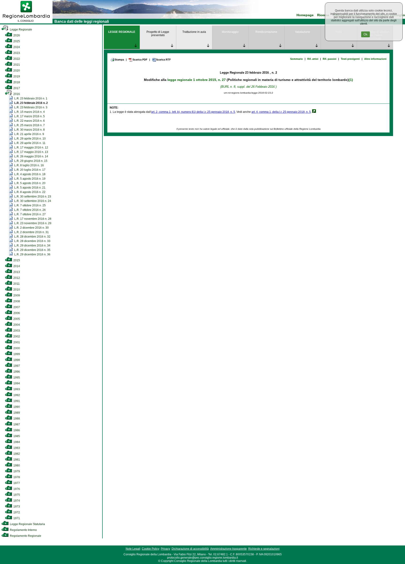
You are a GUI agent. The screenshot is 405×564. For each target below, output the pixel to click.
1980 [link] (16, 465)
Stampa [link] (119, 59)
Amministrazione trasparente (228, 548)
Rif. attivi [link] (312, 58)
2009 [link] (16, 295)
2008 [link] (16, 301)
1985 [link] (16, 436)
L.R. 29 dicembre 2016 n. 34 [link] (32, 245)
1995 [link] (16, 377)
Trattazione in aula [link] (194, 32)
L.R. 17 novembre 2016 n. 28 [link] (32, 218)
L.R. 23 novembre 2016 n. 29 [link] (32, 223)
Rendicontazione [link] (266, 32)
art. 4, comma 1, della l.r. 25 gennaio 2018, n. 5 (281, 112)
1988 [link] (16, 418)
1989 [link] (16, 412)
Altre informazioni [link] (375, 58)
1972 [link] (16, 512)
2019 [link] (16, 76)
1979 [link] (16, 471)
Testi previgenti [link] (350, 58)
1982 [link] (16, 453)
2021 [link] (16, 64)
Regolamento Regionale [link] (25, 536)
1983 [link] (16, 448)
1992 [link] (16, 395)
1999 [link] (16, 354)
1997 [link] (16, 365)
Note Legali (133, 548)
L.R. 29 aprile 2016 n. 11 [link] (29, 143)
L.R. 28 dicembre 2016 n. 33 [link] (32, 241)
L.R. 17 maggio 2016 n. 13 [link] (31, 152)
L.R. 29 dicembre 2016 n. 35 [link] (32, 250)
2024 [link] (16, 47)
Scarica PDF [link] (140, 59)
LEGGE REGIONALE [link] (121, 32)
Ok (366, 34)
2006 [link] (16, 313)
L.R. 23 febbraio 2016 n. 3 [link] (30, 107)
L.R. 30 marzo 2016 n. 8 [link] (29, 129)
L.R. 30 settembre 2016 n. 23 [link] (32, 196)
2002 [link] (16, 336)
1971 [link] (16, 518)
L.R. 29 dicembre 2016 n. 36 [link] (32, 254)
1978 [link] (16, 477)
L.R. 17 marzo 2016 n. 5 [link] (29, 116)
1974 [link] (16, 500)
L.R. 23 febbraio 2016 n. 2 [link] (31, 103)
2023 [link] (16, 53)
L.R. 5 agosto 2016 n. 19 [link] (29, 178)
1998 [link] (16, 360)
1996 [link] (16, 371)
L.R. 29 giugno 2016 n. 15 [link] (30, 161)
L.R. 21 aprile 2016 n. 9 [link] (29, 134)
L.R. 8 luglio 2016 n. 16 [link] (29, 165)
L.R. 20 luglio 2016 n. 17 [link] (29, 169)
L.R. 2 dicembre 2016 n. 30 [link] (31, 227)
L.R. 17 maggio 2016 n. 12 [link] (31, 147)
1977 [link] (16, 483)
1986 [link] (16, 430)
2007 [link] (16, 307)
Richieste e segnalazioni (264, 548)
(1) (351, 80)
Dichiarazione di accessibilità (190, 548)
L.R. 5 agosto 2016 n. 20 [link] (29, 183)
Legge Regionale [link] (20, 29)
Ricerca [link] (323, 15)
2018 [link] (16, 82)
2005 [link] (16, 319)
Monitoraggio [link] (230, 32)
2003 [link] (16, 330)
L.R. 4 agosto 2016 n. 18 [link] (29, 174)
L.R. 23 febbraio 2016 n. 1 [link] (30, 98)
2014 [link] (16, 266)
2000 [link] (16, 348)
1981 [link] (16, 459)
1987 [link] (16, 424)
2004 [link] (16, 324)
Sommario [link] (296, 58)
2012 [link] (16, 278)
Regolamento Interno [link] (23, 530)
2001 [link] (16, 342)
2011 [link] (16, 283)
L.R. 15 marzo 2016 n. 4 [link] (29, 112)
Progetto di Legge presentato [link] (157, 33)
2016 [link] (16, 94)
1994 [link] (16, 383)
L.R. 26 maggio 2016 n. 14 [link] (31, 156)
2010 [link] (16, 289)
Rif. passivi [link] (329, 58)
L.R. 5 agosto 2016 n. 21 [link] (29, 187)
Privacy (165, 548)
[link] (26, 22)
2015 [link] (16, 260)
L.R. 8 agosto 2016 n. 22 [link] (29, 192)
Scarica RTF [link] (163, 59)
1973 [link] (16, 506)
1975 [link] (16, 494)
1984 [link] (16, 442)
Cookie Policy (150, 548)
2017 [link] (16, 88)
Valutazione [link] (302, 32)
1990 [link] (16, 407)
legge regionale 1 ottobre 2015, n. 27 (196, 80)
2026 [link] (16, 35)
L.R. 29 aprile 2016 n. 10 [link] (30, 138)
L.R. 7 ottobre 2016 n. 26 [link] (30, 210)
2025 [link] (16, 41)
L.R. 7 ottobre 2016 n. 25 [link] (30, 205)
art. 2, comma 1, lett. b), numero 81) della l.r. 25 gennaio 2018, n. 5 (193, 112)
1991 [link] (16, 401)
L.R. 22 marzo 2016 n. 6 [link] (29, 120)
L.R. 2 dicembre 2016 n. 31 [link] (31, 232)
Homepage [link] (305, 15)
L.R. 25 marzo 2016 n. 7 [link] (29, 125)
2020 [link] (16, 70)
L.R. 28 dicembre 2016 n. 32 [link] (32, 236)
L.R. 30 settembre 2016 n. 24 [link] (32, 201)
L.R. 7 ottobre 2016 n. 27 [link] (30, 214)
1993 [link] (16, 389)
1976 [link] (16, 489)
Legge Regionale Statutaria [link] (27, 524)
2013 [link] (16, 272)
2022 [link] (16, 59)
